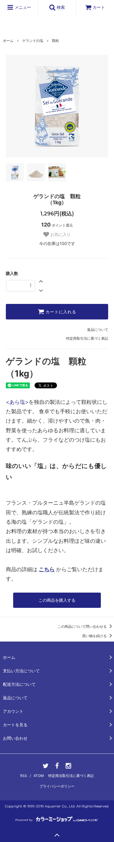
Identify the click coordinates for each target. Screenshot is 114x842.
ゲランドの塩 (32, 40)
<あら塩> (17, 402)
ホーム (8, 40)
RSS (23, 775)
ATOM (39, 775)
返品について (97, 329)
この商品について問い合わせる (83, 626)
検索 (60, 7)
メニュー (22, 7)
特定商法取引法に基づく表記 (71, 775)
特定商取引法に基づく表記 (87, 338)
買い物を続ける (95, 636)
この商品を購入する (57, 600)
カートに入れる (60, 311)
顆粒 (55, 40)
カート (99, 7)
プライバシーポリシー (57, 786)
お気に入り (60, 234)
